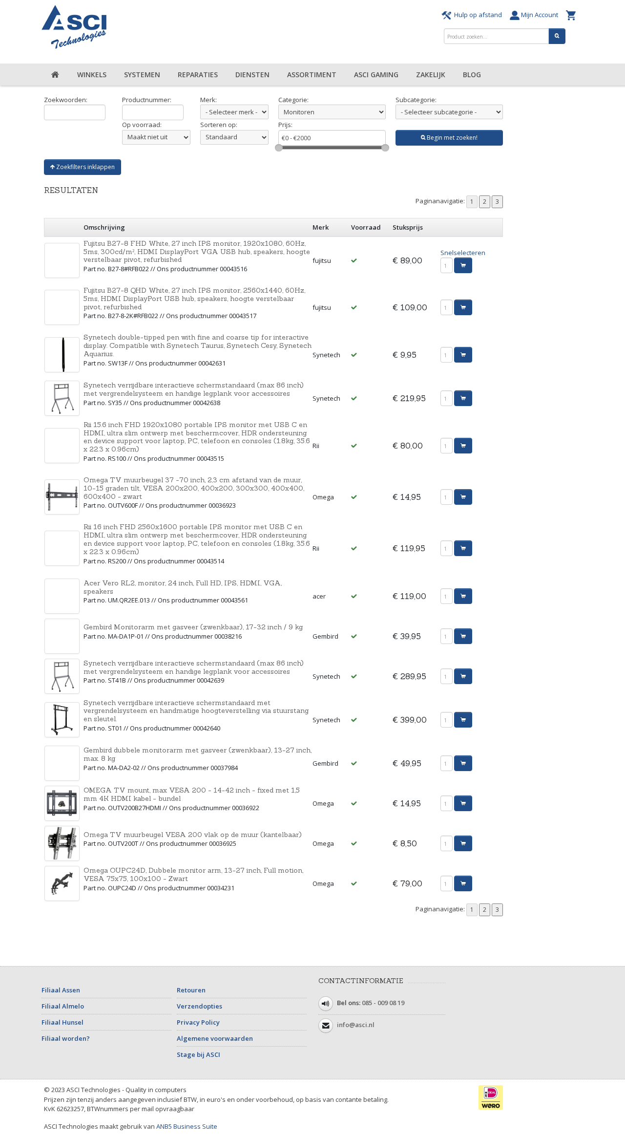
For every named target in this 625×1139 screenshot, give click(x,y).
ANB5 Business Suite (186, 1126)
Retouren (191, 990)
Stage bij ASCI (198, 1054)
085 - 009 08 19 (383, 1003)
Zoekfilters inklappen (85, 167)
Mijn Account (540, 14)
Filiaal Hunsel (62, 1022)
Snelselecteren (462, 252)
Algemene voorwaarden (215, 1038)
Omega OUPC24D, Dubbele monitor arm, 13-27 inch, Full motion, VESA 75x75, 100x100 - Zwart (193, 874)
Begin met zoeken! (451, 137)
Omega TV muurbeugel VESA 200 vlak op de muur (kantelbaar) (192, 834)
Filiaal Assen (61, 990)
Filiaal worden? (66, 1038)
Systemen (142, 74)
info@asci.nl (356, 1025)
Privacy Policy (198, 1022)
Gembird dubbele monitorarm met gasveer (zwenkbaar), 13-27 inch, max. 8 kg (197, 754)
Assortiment (311, 74)
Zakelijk (430, 74)
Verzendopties (199, 1006)
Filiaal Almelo (63, 1006)
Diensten (252, 74)
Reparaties (198, 74)
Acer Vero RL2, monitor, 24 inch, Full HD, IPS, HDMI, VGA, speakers (182, 587)
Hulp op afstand (478, 14)
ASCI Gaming (376, 74)
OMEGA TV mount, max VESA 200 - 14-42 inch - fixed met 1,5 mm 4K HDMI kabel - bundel (191, 794)
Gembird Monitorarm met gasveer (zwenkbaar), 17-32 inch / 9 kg (193, 627)
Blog (472, 74)
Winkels (91, 74)
